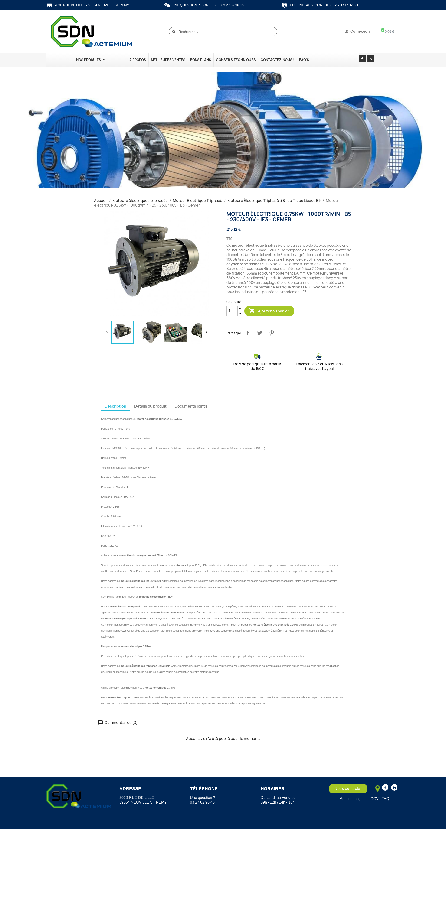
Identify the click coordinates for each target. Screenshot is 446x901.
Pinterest (271, 332)
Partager (248, 332)
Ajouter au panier (269, 311)
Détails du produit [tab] (150, 406)
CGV (375, 799)
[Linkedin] (370, 58)
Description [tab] (115, 406)
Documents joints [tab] (191, 406)
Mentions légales (353, 799)
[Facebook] (362, 58)
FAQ (385, 799)
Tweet (259, 332)
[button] (348, 788)
